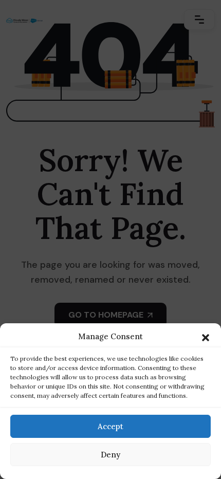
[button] (205, 336)
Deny (110, 454)
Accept (110, 426)
